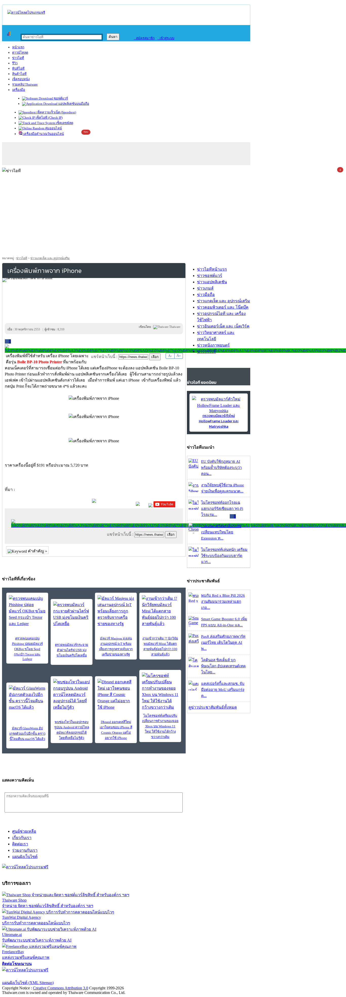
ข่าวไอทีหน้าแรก (212, 269)
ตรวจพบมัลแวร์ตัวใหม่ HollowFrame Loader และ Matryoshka (219, 421)
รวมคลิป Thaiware (25, 84)
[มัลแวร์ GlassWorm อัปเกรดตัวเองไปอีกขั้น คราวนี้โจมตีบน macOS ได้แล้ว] (27, 697)
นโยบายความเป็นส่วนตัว (67, 976)
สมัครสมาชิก (144, 38)
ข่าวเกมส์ (205, 288)
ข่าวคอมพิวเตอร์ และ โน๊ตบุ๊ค (222, 307)
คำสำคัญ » (37, 551)
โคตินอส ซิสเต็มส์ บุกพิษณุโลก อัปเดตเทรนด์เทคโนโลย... (223, 666)
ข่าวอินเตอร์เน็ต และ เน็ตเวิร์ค (223, 326)
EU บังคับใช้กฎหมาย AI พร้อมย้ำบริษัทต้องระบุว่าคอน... (221, 468)
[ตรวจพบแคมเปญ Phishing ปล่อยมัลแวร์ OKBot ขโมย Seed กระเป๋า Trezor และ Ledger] (27, 611)
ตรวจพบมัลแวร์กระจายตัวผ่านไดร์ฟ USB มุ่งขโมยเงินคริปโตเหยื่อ (71, 650)
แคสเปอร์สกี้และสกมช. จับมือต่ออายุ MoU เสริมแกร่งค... (222, 690)
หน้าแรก (18, 47)
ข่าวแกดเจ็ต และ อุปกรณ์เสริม (50, 258)
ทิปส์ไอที (18, 68)
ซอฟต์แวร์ (60, 98)
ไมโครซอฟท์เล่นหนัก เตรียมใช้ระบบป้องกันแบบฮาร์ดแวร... (224, 556)
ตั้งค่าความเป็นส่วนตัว (21, 976)
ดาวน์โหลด (20, 52)
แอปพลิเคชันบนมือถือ (73, 104)
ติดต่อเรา (20, 844)
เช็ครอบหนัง (21, 79)
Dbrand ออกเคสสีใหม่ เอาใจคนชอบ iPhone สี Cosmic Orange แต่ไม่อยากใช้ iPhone (116, 730)
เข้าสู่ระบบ (165, 38)
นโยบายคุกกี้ (104, 976)
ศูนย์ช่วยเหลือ (24, 831)
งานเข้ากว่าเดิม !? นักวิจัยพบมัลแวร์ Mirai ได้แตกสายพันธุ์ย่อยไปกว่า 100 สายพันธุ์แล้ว (160, 646)
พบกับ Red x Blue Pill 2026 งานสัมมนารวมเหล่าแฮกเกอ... (223, 601)
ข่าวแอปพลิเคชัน (212, 282)
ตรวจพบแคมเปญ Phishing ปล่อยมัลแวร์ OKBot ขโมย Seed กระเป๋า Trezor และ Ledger (27, 648)
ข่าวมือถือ (206, 294)
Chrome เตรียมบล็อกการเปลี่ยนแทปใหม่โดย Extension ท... (221, 532)
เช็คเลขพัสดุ (64, 123)
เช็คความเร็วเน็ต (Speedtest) (56, 112)
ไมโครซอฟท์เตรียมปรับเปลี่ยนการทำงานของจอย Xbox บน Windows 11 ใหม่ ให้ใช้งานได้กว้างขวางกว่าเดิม (160, 726)
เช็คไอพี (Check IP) (49, 117)
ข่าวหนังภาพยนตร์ (213, 345)
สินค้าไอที (19, 74)
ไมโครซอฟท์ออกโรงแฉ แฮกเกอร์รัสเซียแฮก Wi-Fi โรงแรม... (222, 509)
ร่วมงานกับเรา (24, 850)
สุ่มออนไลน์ (53, 128)
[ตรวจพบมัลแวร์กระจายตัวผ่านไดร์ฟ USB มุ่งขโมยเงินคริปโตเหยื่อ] (71, 614)
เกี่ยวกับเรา (21, 837)
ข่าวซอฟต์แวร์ (209, 275)
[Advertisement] (173, 216)
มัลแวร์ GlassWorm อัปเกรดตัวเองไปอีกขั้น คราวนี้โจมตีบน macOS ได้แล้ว (27, 733)
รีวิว (14, 63)
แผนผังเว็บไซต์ (24, 856)
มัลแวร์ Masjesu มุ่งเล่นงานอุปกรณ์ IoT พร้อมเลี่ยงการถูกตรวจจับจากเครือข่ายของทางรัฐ (116, 646)
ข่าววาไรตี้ (206, 351)
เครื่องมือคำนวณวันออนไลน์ (43, 134)
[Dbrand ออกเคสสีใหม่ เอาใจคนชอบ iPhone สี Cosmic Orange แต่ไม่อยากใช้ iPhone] (116, 694)
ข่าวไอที (18, 58)
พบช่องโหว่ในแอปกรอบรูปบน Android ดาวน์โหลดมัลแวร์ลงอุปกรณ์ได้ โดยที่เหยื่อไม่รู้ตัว (71, 730)
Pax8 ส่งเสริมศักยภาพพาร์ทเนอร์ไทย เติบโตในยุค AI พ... (223, 642)
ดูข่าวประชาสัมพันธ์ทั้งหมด (212, 707)
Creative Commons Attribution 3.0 (60, 988)
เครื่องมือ (18, 90)
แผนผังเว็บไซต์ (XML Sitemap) (28, 983)
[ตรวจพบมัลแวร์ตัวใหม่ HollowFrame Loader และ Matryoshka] (218, 411)
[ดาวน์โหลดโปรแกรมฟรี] (26, 12)
